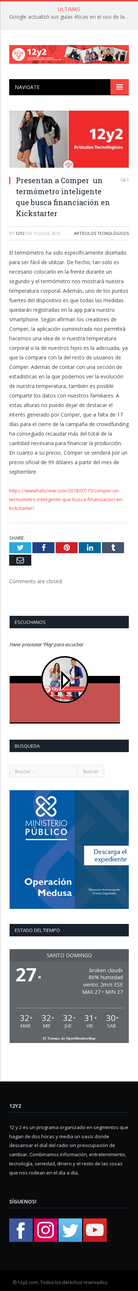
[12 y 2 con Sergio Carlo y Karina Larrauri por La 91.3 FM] (69, 53)
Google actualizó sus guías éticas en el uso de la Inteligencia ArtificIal (70, 17)
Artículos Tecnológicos (101, 233)
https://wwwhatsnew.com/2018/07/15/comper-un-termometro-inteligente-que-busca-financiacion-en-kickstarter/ (66, 499)
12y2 (20, 233)
